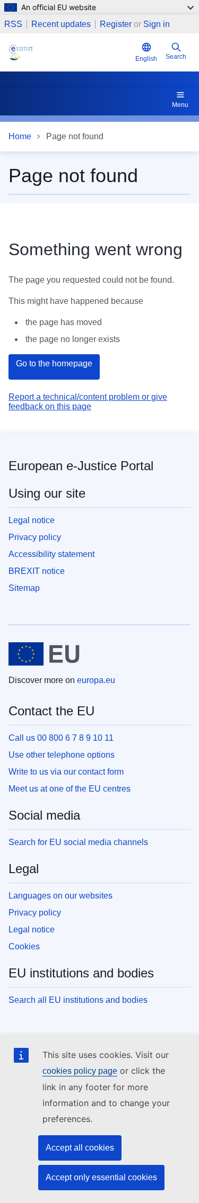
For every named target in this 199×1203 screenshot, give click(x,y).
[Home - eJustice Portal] (69, 52)
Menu (180, 105)
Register (116, 24)
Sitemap (24, 587)
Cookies (24, 946)
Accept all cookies (80, 1147)
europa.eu (96, 680)
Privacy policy (34, 537)
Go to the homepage (54, 363)
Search (176, 56)
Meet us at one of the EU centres (69, 788)
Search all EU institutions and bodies (78, 999)
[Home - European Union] (44, 654)
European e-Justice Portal (80, 466)
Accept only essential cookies (101, 1177)
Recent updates (61, 24)
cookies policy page (79, 1070)
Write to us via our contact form (66, 771)
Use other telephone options (61, 754)
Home (19, 136)
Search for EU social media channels (78, 842)
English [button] (146, 58)
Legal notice (31, 520)
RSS (13, 24)
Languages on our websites (60, 895)
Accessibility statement (51, 554)
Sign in (156, 24)
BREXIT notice (36, 571)
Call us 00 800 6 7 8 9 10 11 (61, 737)
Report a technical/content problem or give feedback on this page (87, 401)
